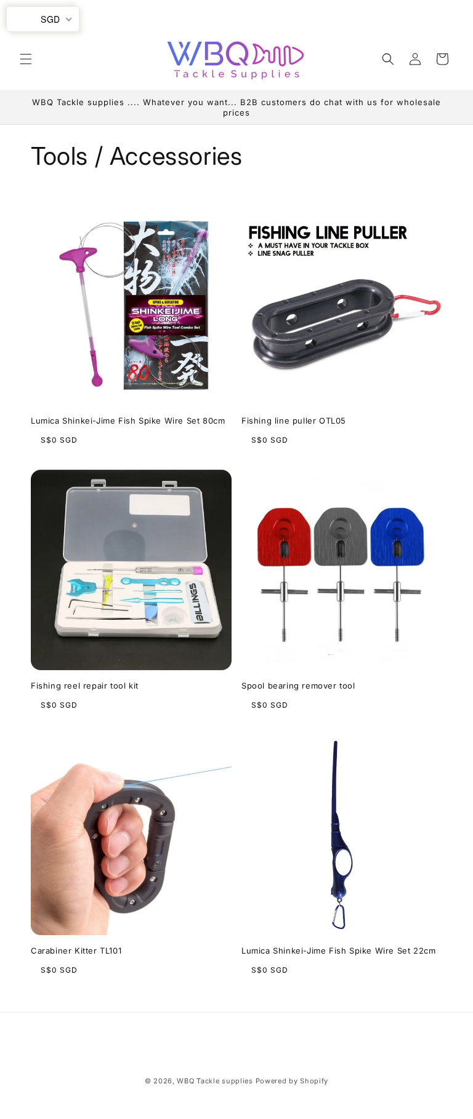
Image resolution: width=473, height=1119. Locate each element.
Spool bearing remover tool (298, 685)
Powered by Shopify (292, 1081)
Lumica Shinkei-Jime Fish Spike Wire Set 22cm (338, 950)
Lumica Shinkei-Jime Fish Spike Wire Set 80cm (128, 420)
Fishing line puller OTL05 (293, 420)
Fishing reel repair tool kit (85, 685)
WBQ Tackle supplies (215, 1081)
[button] (25, 59)
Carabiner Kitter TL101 (76, 950)
